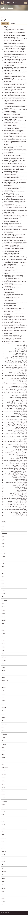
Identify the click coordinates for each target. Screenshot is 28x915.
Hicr (3, 573)
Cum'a (3, 730)
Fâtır (3, 640)
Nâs (3, 905)
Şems (3, 828)
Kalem (3, 751)
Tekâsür (4, 864)
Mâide (3, 539)
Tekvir (3, 794)
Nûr (3, 603)
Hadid (3, 714)
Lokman (4, 627)
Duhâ (3, 834)
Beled (3, 824)
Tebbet (3, 895)
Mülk (3, 747)
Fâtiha (3, 526)
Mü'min (4, 657)
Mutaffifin (4, 801)
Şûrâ (3, 663)
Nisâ (3, 536)
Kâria (3, 861)
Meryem (4, 586)
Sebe (3, 637)
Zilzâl (3, 854)
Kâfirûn (3, 888)
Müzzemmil (5, 767)
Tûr (3, 697)
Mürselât (4, 781)
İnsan (3, 777)
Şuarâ (3, 610)
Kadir (3, 848)
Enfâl (3, 550)
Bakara (3, 529)
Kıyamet (4, 774)
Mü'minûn (4, 600)
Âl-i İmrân (4, 533)
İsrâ (3, 580)
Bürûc (3, 807)
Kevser (3, 885)
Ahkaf (3, 677)
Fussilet (4, 660)
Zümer (3, 653)
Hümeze (4, 871)
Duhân (3, 670)
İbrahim (4, 570)
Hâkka (3, 754)
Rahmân (4, 707)
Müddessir (4, 771)
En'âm (3, 543)
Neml (3, 613)
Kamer (3, 704)
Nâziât (3, 787)
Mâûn (3, 881)
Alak (3, 844)
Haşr (3, 720)
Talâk (3, 740)
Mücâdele (4, 717)
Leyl (3, 831)
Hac (3, 596)
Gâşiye (3, 818)
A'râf (3, 546)
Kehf (3, 583)
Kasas (3, 617)
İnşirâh (3, 838)
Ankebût (4, 620)
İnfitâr (3, 797)
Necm (3, 700)
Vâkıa (3, 710)
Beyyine (4, 851)
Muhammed (5, 680)
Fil (2, 874)
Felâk (3, 901)
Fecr (3, 821)
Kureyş (3, 878)
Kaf (3, 690)
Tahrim (4, 744)
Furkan (3, 606)
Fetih (3, 684)
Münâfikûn (4, 734)
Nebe (3, 784)
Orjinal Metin (5, 23)
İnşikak (4, 804)
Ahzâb (3, 633)
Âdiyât (3, 858)
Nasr (3, 891)
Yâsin (3, 643)
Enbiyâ (3, 593)
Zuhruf (3, 667)
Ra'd (3, 566)
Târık (3, 811)
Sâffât (3, 647)
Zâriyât (3, 694)
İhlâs (3, 898)
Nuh (3, 761)
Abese (3, 791)
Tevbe (3, 553)
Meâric (3, 757)
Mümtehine (5, 724)
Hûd (3, 560)
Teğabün (4, 737)
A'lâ (3, 814)
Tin (3, 841)
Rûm (3, 623)
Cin (3, 764)
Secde (3, 630)
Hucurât (4, 687)
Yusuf (3, 563)
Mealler (13, 23)
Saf (2, 727)
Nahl (3, 576)
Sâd (3, 650)
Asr (3, 868)
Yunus (3, 556)
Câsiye (3, 673)
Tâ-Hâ (3, 590)
